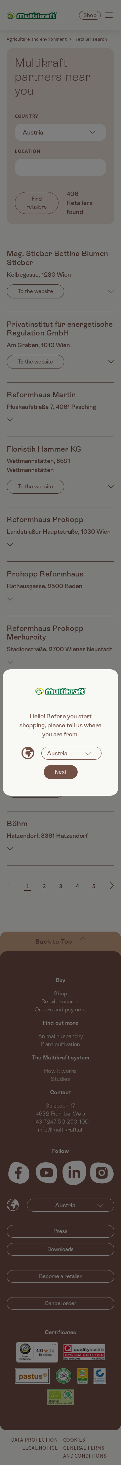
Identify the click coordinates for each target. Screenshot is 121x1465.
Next (61, 772)
